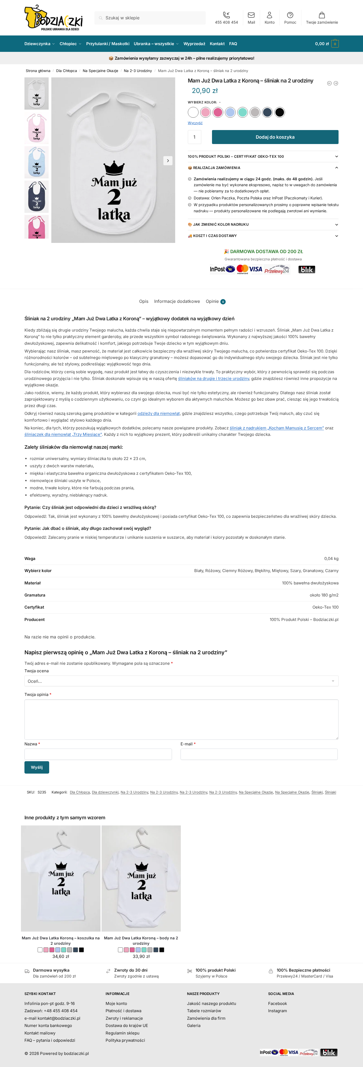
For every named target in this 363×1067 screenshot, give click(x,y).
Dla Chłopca (66, 71)
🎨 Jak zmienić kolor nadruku (218, 224)
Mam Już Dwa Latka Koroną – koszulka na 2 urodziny (61, 941)
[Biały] (193, 112)
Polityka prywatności (125, 1040)
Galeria (193, 1025)
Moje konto (116, 1003)
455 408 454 (226, 22)
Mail (251, 22)
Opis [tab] (143, 301)
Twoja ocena (36, 670)
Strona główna (38, 71)
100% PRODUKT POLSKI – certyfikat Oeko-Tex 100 (236, 156)
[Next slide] (167, 160)
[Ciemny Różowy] (218, 112)
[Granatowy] (267, 112)
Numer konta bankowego (48, 1025)
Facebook (277, 1003)
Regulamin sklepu (122, 1033)
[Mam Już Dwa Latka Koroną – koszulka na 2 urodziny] (60, 878)
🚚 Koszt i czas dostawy (212, 235)
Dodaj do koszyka (275, 137)
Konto (270, 22)
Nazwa (32, 743)
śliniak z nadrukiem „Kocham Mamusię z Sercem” (277, 427)
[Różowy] (205, 112)
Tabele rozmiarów (204, 1010)
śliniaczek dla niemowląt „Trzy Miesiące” (63, 434)
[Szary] (255, 112)
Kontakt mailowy (39, 1033)
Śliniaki (317, 792)
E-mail (188, 743)
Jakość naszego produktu (211, 1003)
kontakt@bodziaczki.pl (59, 1018)
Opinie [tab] (215, 301)
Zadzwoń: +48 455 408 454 (51, 1010)
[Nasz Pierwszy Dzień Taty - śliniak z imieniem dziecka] (329, 83)
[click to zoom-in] (113, 160)
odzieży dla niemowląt (159, 413)
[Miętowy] (242, 112)
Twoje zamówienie (322, 22)
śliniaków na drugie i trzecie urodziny (213, 378)
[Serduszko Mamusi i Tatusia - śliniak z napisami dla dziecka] (336, 83)
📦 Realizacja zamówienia (214, 168)
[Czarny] (279, 112)
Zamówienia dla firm (206, 1018)
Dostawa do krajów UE (127, 1025)
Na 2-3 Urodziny (138, 71)
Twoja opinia (38, 694)
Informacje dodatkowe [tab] (177, 301)
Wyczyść (195, 123)
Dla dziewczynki (105, 792)
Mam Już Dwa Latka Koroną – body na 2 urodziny (141, 941)
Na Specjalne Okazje (100, 71)
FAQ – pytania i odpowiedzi (49, 1040)
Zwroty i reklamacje (124, 1018)
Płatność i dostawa (123, 1010)
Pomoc (290, 22)
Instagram (277, 1010)
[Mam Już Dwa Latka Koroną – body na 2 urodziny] (141, 878)
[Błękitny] (230, 112)
